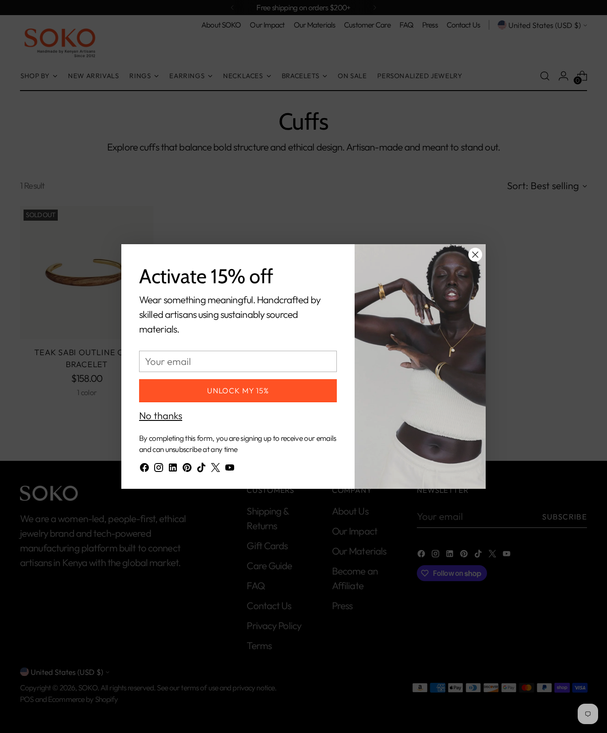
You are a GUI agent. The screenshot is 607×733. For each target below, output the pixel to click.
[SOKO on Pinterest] (187, 469)
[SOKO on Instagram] (158, 469)
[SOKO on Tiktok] (201, 469)
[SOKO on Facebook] (144, 469)
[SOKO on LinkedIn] (173, 469)
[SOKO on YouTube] (229, 469)
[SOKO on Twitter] (215, 469)
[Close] (475, 255)
